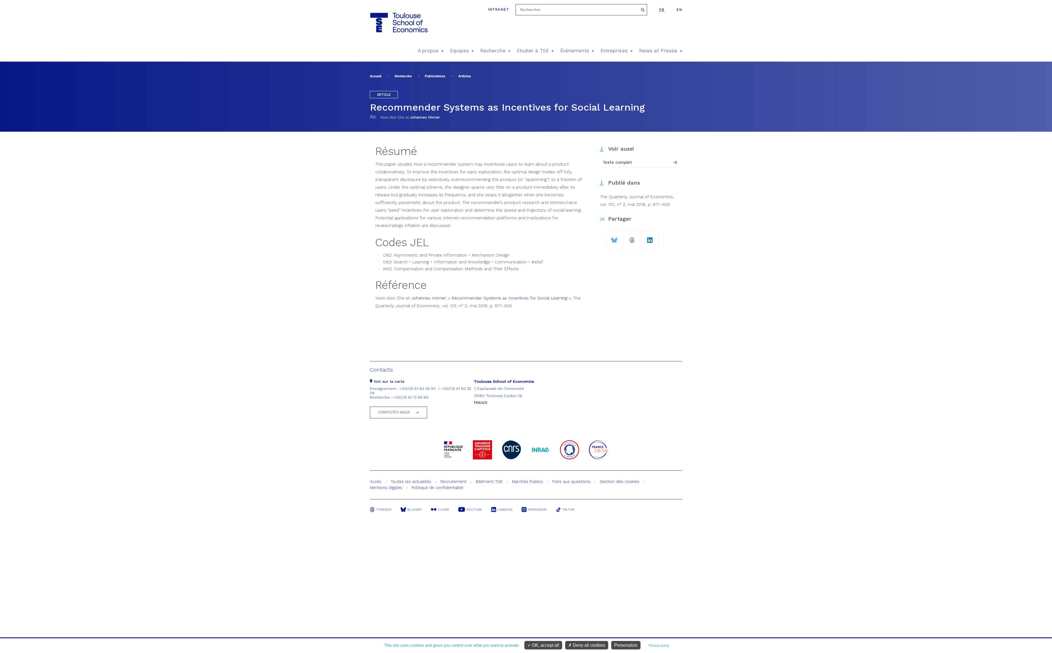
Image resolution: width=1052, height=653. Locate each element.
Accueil (376, 76)
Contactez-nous (394, 412)
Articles (464, 76)
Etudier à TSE (533, 50)
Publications (435, 76)
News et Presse (658, 50)
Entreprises (614, 50)
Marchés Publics (527, 481)
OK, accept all (545, 645)
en (679, 10)
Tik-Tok (568, 509)
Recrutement (454, 481)
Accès (375, 481)
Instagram (537, 509)
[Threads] (632, 238)
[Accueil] (398, 22)
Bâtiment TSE (489, 481)
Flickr (443, 509)
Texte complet (617, 162)
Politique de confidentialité (437, 487)
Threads (383, 509)
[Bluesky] (614, 238)
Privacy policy (659, 646)
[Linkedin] (650, 238)
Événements (574, 50)
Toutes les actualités (411, 481)
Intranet (498, 9)
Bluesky (414, 509)
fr (661, 10)
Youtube (474, 509)
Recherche (493, 50)
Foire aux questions (571, 481)
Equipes (459, 50)
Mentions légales (386, 487)
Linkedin (505, 509)
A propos (428, 50)
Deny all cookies (588, 645)
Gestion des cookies (619, 481)
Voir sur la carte (388, 381)
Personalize (626, 645)
